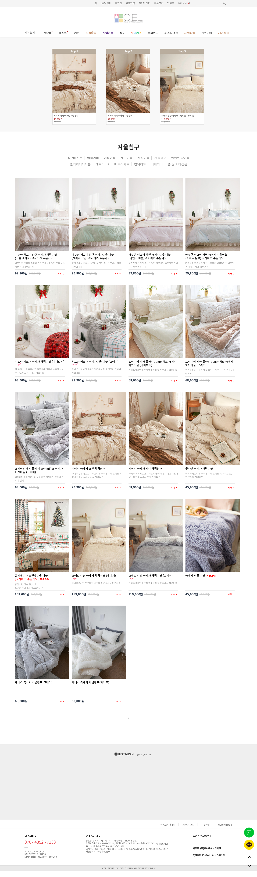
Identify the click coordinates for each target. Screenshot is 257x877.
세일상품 (189, 32)
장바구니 (182, 3)
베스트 (63, 32)
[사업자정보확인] (161, 843)
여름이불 (110, 158)
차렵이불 (108, 32)
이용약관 (205, 824)
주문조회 (158, 3)
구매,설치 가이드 (167, 824)
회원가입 (130, 3)
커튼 (76, 32)
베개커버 (157, 164)
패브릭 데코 (171, 32)
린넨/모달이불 (180, 158)
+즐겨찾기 (106, 3)
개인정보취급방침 (225, 824)
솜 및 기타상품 (177, 164)
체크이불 (127, 158)
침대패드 (140, 164)
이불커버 (93, 158)
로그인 (118, 3)
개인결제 (223, 32)
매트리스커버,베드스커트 (112, 164)
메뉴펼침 (29, 32)
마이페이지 (144, 3)
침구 (122, 32)
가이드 (170, 3)
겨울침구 (160, 158)
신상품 (47, 32)
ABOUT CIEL (188, 824)
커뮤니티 (206, 32)
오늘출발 (91, 32)
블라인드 (153, 32)
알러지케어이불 (80, 164)
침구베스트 (74, 158)
